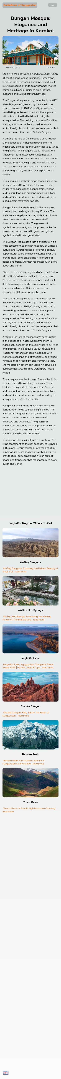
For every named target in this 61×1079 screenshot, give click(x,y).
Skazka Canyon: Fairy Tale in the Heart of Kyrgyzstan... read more (26, 714)
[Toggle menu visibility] (52, 5)
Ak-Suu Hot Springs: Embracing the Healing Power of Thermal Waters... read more (27, 618)
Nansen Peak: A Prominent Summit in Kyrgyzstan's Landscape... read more (24, 762)
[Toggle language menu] (6, 1073)
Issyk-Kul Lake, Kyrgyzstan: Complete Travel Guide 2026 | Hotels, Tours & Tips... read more (28, 666)
